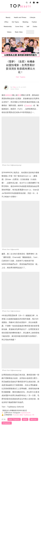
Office (6, 22)
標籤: (4, 419)
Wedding (25, 22)
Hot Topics (15, 22)
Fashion (34, 22)
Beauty (8, 17)
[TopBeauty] (20, 6)
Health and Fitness (20, 17)
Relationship (8, 26)
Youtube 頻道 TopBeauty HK (23, 415)
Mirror (34, 419)
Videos (9, 32)
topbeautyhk (25, 413)
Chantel (28, 105)
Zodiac (35, 26)
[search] (27, 2)
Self (28, 26)
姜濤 (19, 95)
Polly (14, 87)
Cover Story (19, 26)
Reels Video (19, 32)
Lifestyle (32, 17)
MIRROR (8, 95)
